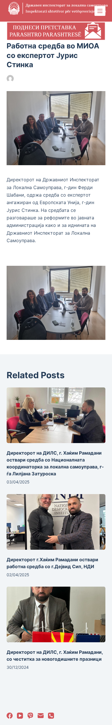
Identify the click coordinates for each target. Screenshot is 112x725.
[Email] (41, 716)
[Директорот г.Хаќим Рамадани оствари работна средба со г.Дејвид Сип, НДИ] (56, 522)
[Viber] (30, 716)
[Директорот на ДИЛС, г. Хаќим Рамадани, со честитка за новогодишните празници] (56, 614)
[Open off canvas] (99, 11)
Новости (66, 78)
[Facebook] (10, 716)
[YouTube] (20, 716)
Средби (84, 78)
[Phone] (51, 716)
